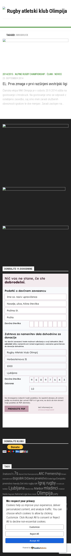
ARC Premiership (50, 474)
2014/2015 (8, 74)
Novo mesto (32, 494)
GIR (35, 483)
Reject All (34, 534)
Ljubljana (16, 488)
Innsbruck (60, 484)
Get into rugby (27, 483)
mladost (61, 489)
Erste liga (51, 478)
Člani (50, 74)
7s (16, 473)
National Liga (21, 494)
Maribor (38, 488)
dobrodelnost (7, 479)
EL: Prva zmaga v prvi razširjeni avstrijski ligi (35, 84)
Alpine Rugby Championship (30, 74)
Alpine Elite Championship (28, 474)
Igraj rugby (47, 482)
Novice (58, 74)
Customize (34, 527)
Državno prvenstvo (35, 478)
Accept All (34, 540)
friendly (16, 483)
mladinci (51, 488)
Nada (5, 494)
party (55, 494)
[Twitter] (35, 23)
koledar (5, 489)
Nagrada (11, 494)
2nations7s (8, 474)
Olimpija (45, 493)
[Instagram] (41, 23)
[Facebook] (30, 23)
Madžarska (29, 489)
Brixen (63, 474)
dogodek (18, 478)
